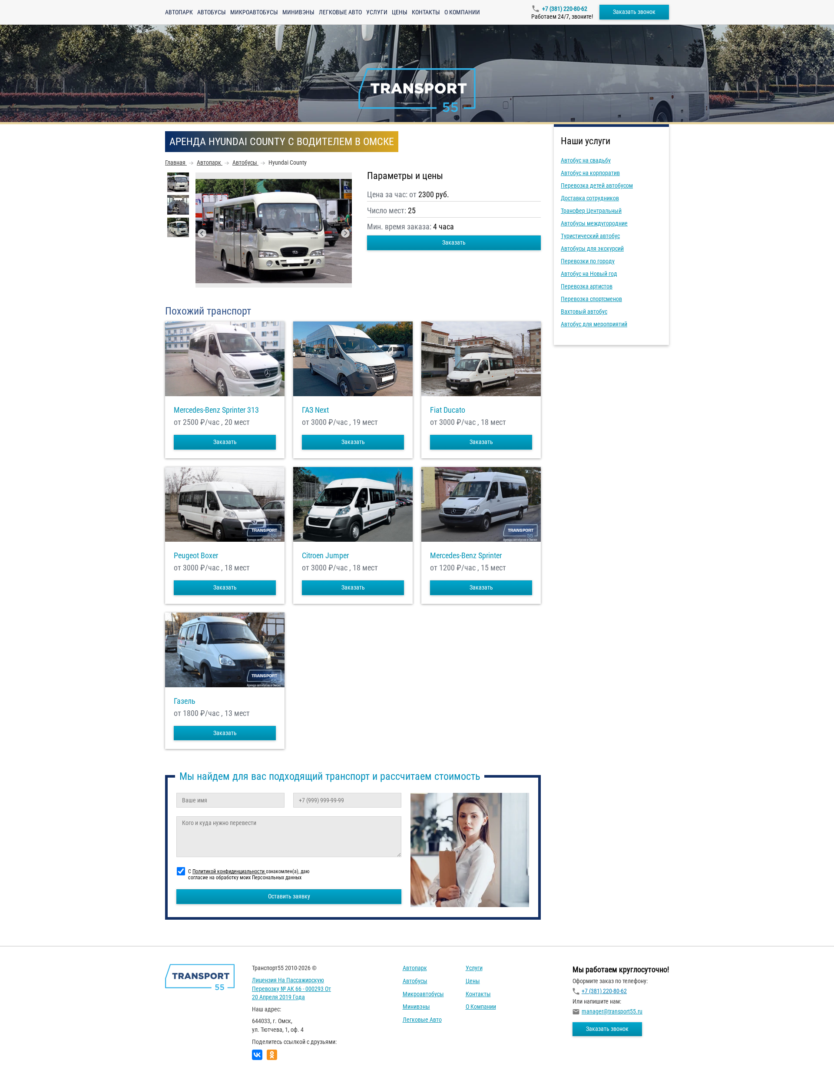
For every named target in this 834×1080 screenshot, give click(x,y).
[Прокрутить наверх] (28, 1059)
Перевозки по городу (588, 261)
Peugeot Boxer (196, 556)
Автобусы (211, 12)
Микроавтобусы (254, 12)
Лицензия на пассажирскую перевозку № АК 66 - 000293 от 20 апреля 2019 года (291, 988)
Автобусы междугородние (594, 223)
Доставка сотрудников (590, 198)
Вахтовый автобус (584, 311)
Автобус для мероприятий (594, 324)
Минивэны (298, 12)
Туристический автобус (590, 235)
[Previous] (202, 233)
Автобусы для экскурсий (592, 248)
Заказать (454, 242)
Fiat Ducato (447, 410)
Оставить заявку (289, 896)
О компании (462, 12)
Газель (184, 701)
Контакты (426, 12)
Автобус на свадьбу (586, 160)
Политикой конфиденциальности (229, 871)
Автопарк (179, 12)
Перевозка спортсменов (591, 298)
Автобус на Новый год (589, 273)
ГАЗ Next (315, 410)
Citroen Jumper (325, 556)
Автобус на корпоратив (590, 172)
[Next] (345, 233)
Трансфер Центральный (591, 210)
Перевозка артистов (586, 286)
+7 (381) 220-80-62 (564, 8)
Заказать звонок (634, 11)
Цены (399, 12)
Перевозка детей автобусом (597, 185)
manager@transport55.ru (612, 1011)
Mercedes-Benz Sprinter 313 (216, 410)
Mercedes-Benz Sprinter (466, 556)
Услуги (376, 12)
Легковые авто (340, 12)
